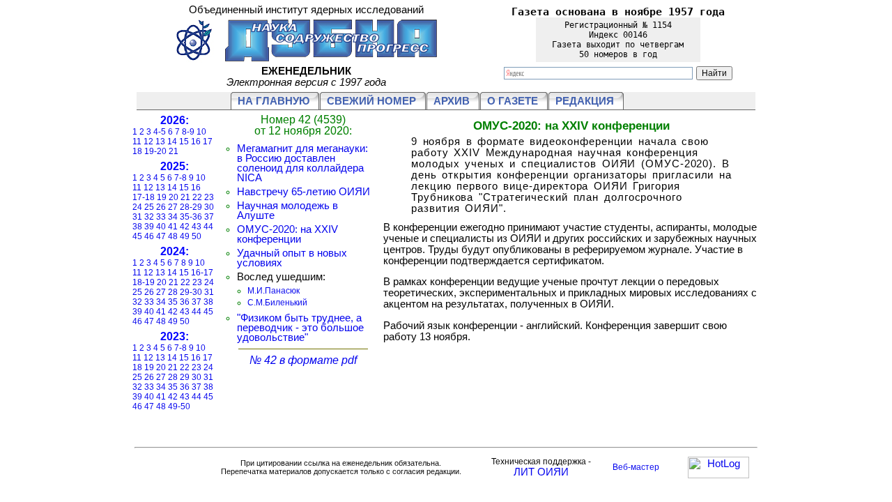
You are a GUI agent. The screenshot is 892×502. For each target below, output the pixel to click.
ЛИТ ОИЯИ (541, 472)
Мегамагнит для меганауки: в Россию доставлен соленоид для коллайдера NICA (302, 163)
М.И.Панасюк (273, 291)
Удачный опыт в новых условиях (292, 258)
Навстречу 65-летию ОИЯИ (303, 191)
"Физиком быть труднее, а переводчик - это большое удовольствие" (300, 327)
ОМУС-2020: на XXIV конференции (287, 234)
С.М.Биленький (277, 302)
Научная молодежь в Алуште (287, 210)
